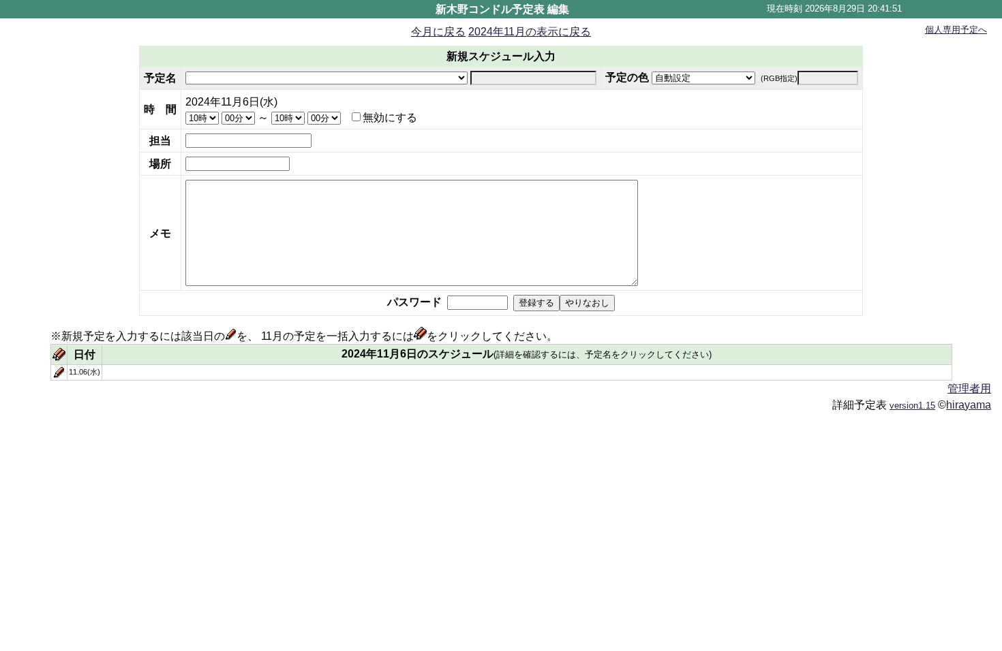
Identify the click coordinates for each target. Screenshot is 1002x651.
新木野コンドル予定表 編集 (502, 9)
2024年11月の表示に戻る (529, 31)
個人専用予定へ (956, 30)
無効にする (390, 117)
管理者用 (969, 388)
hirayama (968, 405)
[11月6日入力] (59, 374)
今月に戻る (438, 31)
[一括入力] (58, 357)
